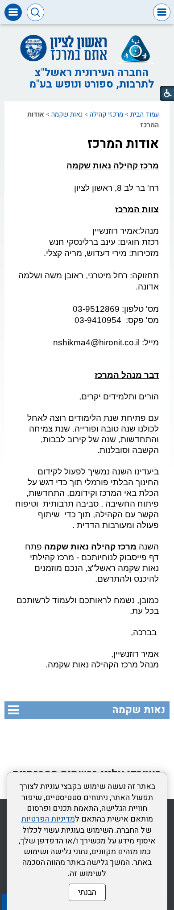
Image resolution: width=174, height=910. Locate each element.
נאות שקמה (67, 114)
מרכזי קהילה (106, 114)
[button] (161, 12)
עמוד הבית (144, 114)
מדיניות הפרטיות (48, 819)
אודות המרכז (123, 143)
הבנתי (87, 892)
